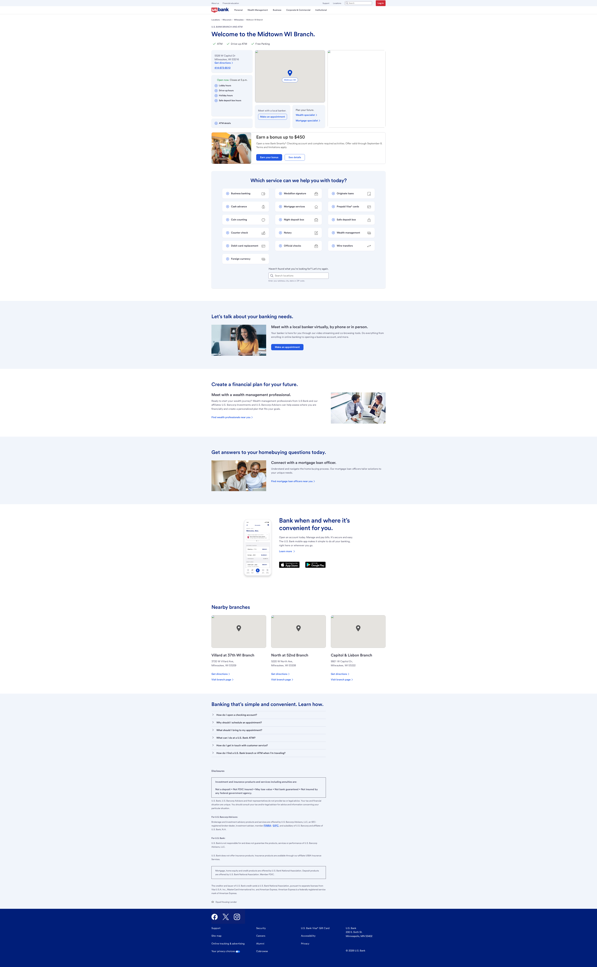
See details (295, 157)
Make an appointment (272, 116)
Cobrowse (262, 951)
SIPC (276, 825)
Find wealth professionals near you (230, 417)
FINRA (267, 825)
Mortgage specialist (307, 120)
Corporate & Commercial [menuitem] (298, 10)
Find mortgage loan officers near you (292, 481)
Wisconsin (226, 20)
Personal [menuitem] (238, 10)
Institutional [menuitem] (321, 10)
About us (215, 3)
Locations (337, 3)
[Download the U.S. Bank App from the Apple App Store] (289, 565)
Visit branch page (221, 679)
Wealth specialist (305, 114)
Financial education (231, 3)
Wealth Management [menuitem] (258, 10)
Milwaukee (239, 20)
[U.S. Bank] (220, 10)
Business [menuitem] (277, 10)
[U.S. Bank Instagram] (237, 917)
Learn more (285, 551)
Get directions (223, 62)
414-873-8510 (222, 67)
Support (326, 3)
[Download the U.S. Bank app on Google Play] (315, 565)
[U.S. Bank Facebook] (214, 917)
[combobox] (358, 3)
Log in (381, 3)
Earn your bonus (269, 157)
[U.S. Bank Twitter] (226, 917)
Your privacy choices (223, 951)
